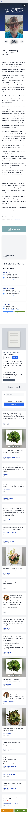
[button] (14, 438)
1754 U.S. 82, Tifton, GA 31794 (13, 310)
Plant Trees (19, 282)
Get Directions (8, 282)
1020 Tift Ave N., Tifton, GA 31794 (14, 279)
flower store (18, 219)
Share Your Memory (9, 380)
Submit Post (14, 404)
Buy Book (15, 357)
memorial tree (19, 217)
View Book (7, 357)
